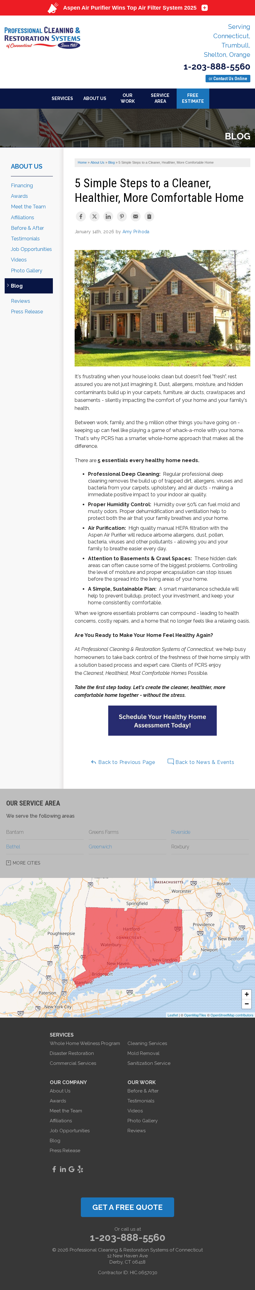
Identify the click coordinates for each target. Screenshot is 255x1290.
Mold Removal (144, 1053)
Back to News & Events (204, 762)
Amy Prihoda (136, 231)
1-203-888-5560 (216, 66)
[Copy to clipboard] (149, 216)
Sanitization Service (149, 1063)
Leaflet (173, 1014)
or (228, 78)
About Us (26, 166)
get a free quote (127, 1207)
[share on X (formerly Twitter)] (95, 216)
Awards (19, 196)
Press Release (27, 312)
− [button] (247, 1004)
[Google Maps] (71, 1169)
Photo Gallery (26, 271)
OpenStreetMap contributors (232, 1014)
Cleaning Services (147, 1043)
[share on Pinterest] (122, 216)
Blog (17, 286)
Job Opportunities (31, 249)
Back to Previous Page (126, 762)
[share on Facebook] (81, 216)
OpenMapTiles (195, 1014)
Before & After (27, 228)
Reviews (20, 301)
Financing (22, 186)
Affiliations (22, 217)
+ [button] (247, 994)
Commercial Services (73, 1063)
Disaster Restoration (72, 1053)
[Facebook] (54, 1169)
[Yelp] (80, 1169)
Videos (19, 260)
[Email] (136, 216)
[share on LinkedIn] (108, 216)
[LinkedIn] (63, 1169)
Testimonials (25, 239)
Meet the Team (28, 207)
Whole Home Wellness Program (85, 1043)
